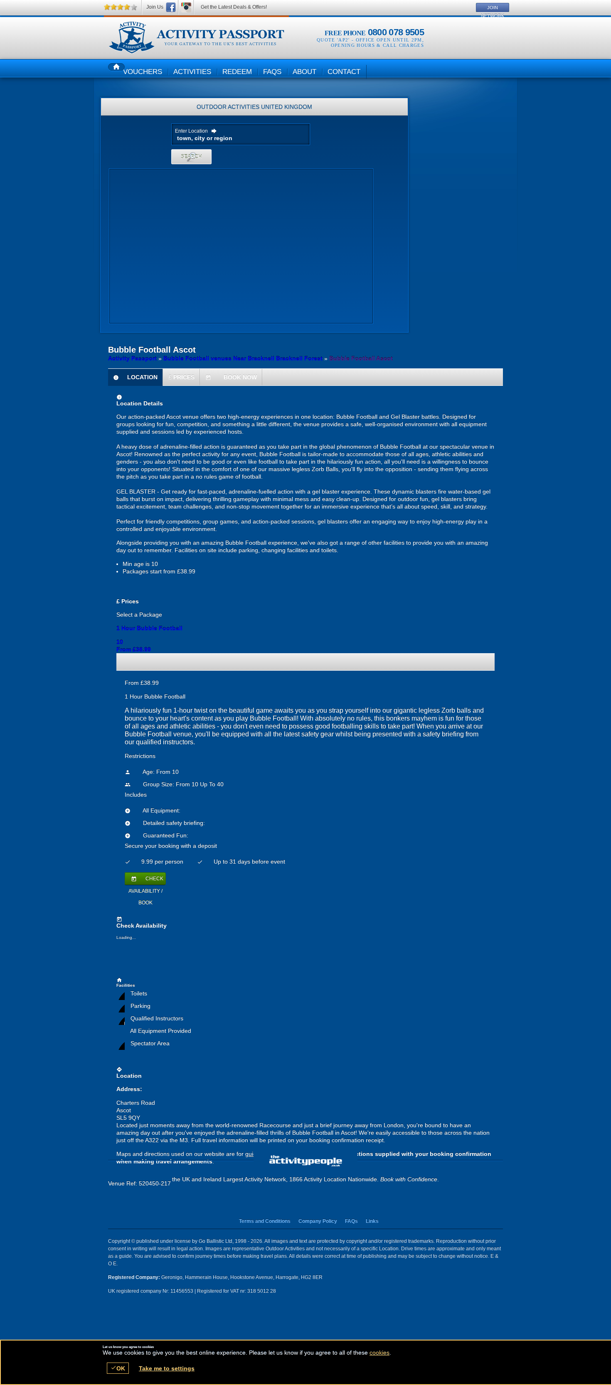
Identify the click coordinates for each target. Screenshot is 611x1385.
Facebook (170, 7)
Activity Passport (132, 358)
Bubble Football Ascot (196, 38)
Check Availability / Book (145, 880)
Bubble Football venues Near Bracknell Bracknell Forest (243, 358)
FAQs (351, 1221)
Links (372, 1221)
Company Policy (317, 1221)
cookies (379, 1352)
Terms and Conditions (265, 1221)
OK (118, 1368)
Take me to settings (167, 1368)
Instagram (186, 7)
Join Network (492, 8)
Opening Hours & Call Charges (377, 45)
